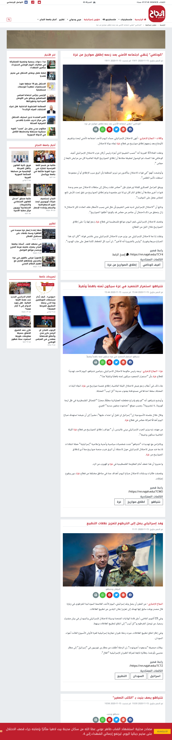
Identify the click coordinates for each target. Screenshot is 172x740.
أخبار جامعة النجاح (48, 19)
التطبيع (122, 676)
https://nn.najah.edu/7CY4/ (146, 254)
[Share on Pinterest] (109, 129)
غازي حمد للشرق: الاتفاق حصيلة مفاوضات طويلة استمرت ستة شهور (21, 335)
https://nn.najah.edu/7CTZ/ (146, 666)
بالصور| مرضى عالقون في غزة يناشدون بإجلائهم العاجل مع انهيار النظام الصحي (26, 260)
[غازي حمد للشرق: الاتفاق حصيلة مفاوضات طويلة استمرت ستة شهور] (20, 321)
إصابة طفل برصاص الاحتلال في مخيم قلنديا (28, 75)
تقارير (61, 19)
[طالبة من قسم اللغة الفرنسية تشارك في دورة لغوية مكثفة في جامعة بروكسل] (44, 156)
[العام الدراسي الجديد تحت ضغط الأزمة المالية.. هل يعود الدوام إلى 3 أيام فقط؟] (20, 288)
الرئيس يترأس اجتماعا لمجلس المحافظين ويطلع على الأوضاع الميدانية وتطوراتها (31, 98)
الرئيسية (162, 25)
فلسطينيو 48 (109, 19)
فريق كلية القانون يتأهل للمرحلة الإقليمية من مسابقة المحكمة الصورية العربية (21, 171)
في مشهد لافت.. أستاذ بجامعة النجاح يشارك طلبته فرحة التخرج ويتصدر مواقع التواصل (25, 247)
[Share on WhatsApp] (103, 129)
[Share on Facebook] (130, 129)
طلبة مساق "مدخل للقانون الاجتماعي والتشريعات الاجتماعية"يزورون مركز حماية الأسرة (21, 204)
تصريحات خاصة (47, 277)
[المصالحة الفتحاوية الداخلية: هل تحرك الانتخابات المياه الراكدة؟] (51, 109)
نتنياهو (155, 501)
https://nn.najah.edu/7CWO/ (145, 492)
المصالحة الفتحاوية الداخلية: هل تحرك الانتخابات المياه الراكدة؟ (27, 108)
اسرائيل (155, 676)
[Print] (96, 129)
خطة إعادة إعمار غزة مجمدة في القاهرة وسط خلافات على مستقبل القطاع (26, 233)
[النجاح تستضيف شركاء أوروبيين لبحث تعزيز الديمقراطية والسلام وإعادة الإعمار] (44, 190)
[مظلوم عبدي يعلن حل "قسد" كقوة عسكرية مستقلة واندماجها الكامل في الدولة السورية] (51, 131)
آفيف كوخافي (151, 264)
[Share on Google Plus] (123, 129)
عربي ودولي (75, 19)
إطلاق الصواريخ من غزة (122, 264)
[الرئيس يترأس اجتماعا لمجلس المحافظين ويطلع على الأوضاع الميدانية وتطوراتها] (51, 98)
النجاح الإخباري (156, 13)
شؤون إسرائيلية (92, 19)
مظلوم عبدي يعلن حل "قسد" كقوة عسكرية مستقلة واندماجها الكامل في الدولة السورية (28, 131)
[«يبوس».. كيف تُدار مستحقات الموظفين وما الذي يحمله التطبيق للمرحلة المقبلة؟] (44, 288)
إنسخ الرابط (119, 254)
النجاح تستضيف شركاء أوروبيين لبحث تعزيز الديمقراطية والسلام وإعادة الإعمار (44, 203)
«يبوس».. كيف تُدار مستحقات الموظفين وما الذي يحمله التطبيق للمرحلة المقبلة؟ (45, 302)
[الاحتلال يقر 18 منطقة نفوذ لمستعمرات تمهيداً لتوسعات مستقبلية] (51, 86)
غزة (119, 501)
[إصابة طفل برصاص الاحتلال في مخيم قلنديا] (51, 76)
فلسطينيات (126, 19)
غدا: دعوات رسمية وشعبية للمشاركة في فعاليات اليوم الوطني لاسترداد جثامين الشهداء (28, 64)
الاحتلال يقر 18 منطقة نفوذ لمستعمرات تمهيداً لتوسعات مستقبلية (32, 86)
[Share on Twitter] (116, 129)
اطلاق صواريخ (136, 501)
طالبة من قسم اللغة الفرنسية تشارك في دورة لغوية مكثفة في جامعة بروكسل (44, 170)
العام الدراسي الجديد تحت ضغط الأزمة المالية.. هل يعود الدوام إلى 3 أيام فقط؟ (21, 302)
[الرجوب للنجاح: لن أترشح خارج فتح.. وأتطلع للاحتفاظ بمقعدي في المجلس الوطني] (44, 321)
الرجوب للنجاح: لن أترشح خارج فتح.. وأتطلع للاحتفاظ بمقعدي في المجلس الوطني (45, 336)
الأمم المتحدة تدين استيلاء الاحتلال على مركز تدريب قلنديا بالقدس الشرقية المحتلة (29, 120)
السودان (138, 676)
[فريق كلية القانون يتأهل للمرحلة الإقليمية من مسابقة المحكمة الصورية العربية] (20, 156)
